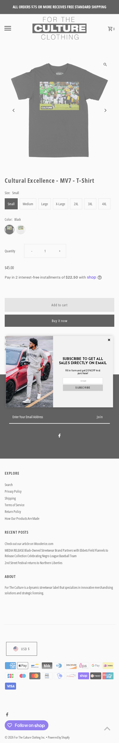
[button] (83, 387)
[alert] (59, 371)
